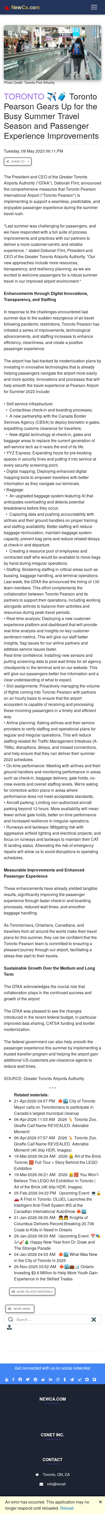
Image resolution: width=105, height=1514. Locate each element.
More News (22, 1309)
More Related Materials (34, 1291)
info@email (56, 1483)
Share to (18, 161)
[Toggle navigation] (94, 7)
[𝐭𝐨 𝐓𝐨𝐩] (9, 1329)
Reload (66, 1508)
